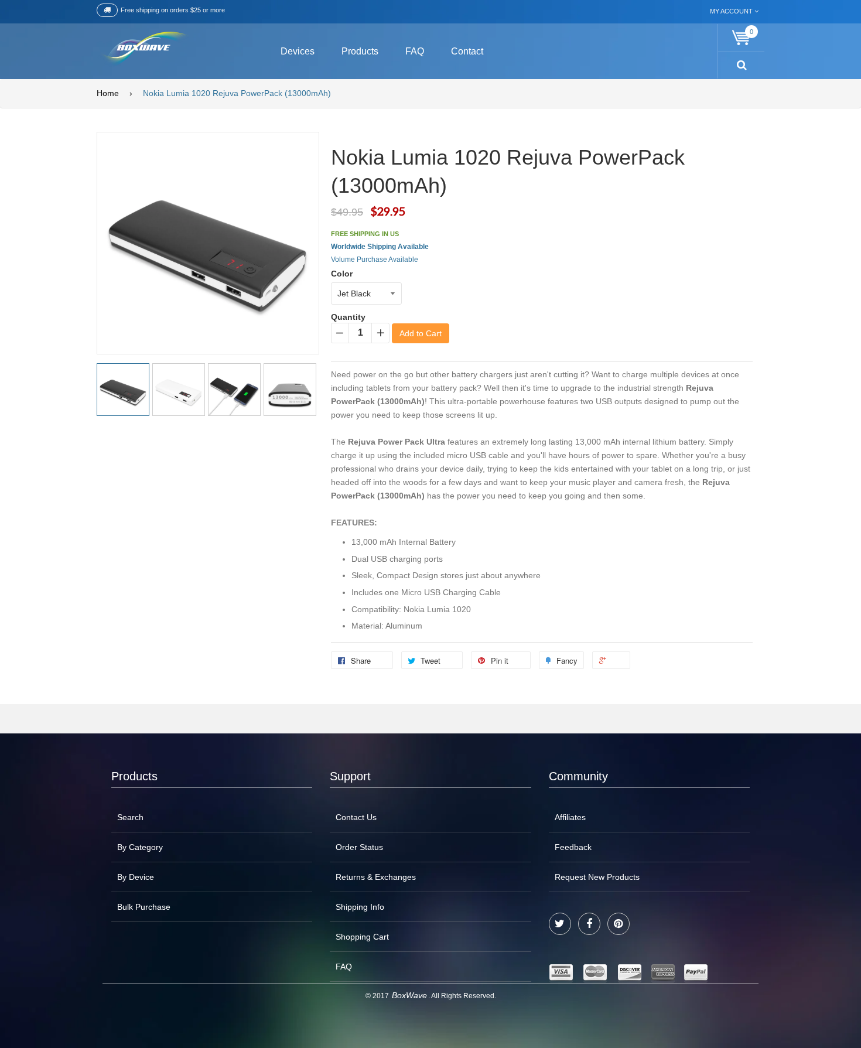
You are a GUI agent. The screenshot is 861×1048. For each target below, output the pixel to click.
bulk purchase (143, 907)
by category (140, 847)
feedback (573, 847)
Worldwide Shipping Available (380, 247)
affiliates (570, 817)
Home (108, 93)
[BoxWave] (143, 49)
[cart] (741, 38)
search (130, 817)
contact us (356, 817)
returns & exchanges (376, 877)
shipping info (360, 907)
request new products (597, 877)
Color (342, 273)
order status (359, 847)
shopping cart (362, 936)
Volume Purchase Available (374, 259)
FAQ (344, 966)
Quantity (348, 317)
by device (135, 877)
